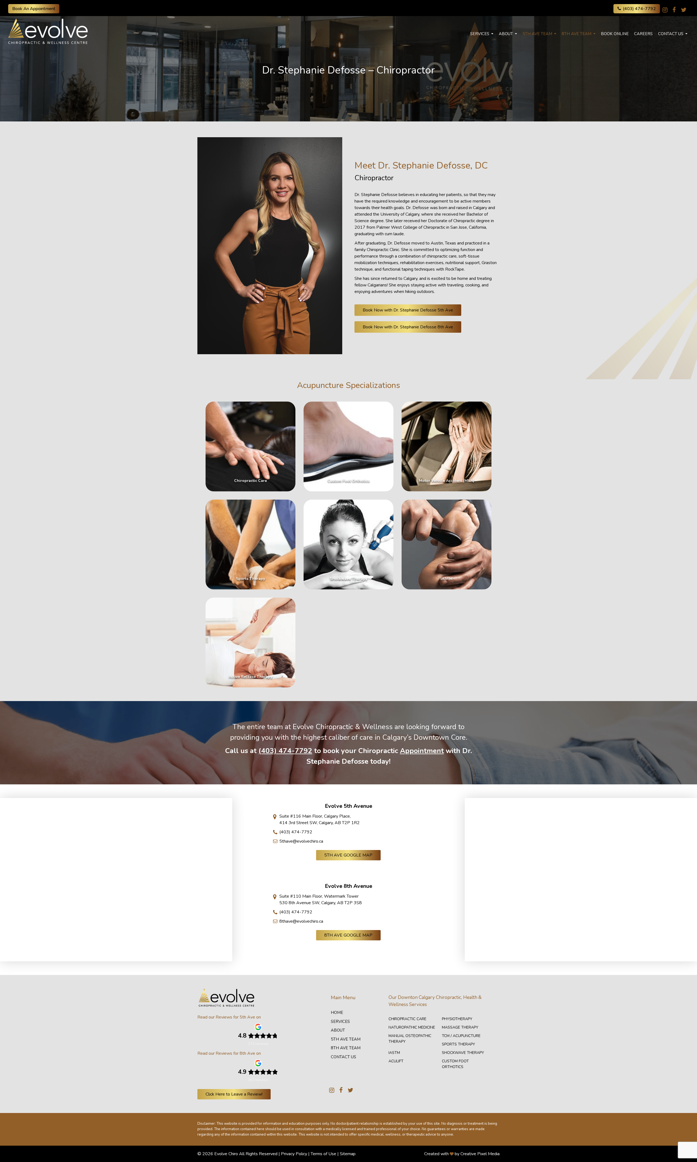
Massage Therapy (460, 1027)
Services (479, 33)
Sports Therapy (458, 1044)
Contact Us (670, 33)
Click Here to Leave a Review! (234, 1094)
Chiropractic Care (407, 1019)
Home (337, 1012)
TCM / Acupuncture (461, 1035)
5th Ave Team (537, 33)
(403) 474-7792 (639, 9)
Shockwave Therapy (463, 1052)
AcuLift (396, 1061)
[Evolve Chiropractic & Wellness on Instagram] (665, 10)
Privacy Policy (294, 1154)
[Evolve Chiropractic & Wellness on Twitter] (683, 10)
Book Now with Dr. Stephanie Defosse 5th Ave (408, 310)
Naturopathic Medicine (412, 1027)
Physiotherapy (457, 1019)
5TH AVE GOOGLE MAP (348, 855)
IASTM (394, 1052)
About (506, 33)
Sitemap (348, 1154)
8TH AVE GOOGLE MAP (348, 935)
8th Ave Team (576, 33)
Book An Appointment (33, 9)
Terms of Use (323, 1154)
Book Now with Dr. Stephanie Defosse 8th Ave (408, 327)
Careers (643, 33)
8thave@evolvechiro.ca (301, 921)
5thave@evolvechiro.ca (301, 841)
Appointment (422, 751)
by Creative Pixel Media (477, 1154)
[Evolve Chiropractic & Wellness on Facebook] (674, 10)
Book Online (615, 33)
